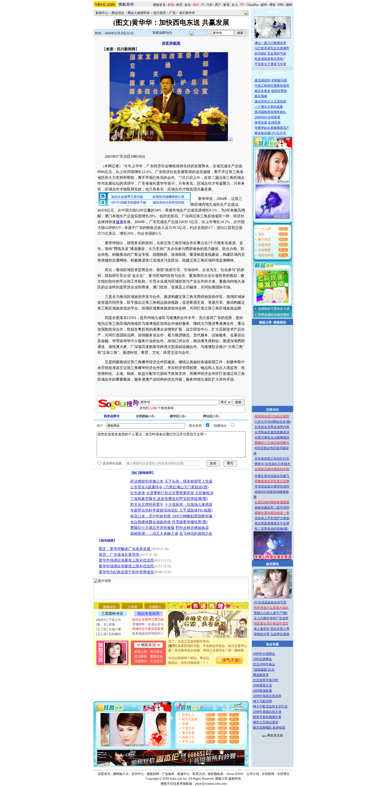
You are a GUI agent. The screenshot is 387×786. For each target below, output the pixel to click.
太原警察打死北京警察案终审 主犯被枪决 (180, 493)
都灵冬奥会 (262, 91)
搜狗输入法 (121, 774)
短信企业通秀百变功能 (148, 619)
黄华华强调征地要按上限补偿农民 (126, 560)
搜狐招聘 (153, 774)
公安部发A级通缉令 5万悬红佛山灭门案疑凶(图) (169, 487)
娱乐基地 (272, 564)
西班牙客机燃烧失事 (267, 717)
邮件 (264, 5)
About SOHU (235, 774)
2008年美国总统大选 (267, 712)
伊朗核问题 (279, 80)
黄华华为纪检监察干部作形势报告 (126, 572)
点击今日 (272, 12)
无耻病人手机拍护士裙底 (272, 518)
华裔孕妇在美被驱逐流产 (272, 128)
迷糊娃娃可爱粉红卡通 (274, 309)
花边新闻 (140, 656)
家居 (226, 5)
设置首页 (104, 774)
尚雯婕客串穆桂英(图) (190, 522)
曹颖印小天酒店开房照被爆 (152, 528)
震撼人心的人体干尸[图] (270, 613)
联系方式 (198, 774)
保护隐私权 (216, 774)
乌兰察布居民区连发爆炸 (272, 48)
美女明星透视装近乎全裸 (272, 523)
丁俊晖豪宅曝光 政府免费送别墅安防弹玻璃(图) (169, 499)
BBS (281, 5)
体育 (179, 5)
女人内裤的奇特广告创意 (271, 618)
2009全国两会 (262, 659)
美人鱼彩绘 (262, 629)
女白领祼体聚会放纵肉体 (150, 522)
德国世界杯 (279, 91)
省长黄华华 (187, 13)
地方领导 (159, 13)
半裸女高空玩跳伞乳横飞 (272, 476)
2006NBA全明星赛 (267, 117)
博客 (272, 5)
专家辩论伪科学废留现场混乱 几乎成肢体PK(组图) (171, 510)
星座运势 (140, 652)
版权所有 (235, 778)
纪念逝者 (137, 493)
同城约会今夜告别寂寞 (148, 629)
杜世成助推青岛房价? (269, 59)
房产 (218, 5)
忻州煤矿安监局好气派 (270, 53)
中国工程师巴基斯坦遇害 (272, 85)
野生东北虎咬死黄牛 (146, 505)
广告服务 (168, 774)
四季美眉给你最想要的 (274, 315)
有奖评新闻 (171, 43)
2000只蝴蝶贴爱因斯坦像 (192, 516)
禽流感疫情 (262, 80)
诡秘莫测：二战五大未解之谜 (154, 534)
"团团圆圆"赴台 (264, 669)
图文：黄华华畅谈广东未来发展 (125, 549)
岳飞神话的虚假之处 (195, 534)
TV (242, 5)
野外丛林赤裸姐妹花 (192, 528)
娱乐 (188, 5)
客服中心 (183, 774)
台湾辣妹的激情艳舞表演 (272, 432)
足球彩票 (274, 122)
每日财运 (156, 652)
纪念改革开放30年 (265, 680)
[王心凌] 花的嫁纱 (108, 634)
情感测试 (140, 661)
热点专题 (272, 644)
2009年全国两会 (264, 654)
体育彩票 (261, 122)
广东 (172, 13)
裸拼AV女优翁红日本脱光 (272, 464)
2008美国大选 (262, 685)
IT (202, 5)
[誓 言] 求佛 (105, 624)
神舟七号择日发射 (265, 722)
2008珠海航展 (262, 690)
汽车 (209, 5)
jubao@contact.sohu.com (211, 783)
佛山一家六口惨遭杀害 (270, 43)
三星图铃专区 (112, 614)
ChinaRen (252, 5)
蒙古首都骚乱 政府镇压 (269, 727)
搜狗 (289, 5)
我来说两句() (162, 33)
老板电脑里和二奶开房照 (272, 507)
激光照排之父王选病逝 (270, 101)
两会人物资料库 (139, 13)
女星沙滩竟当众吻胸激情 (272, 437)
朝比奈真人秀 (279, 629)
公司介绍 (252, 774)
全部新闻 (268, 774)
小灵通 (132, 607)
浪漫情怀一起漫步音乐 (148, 624)
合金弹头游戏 (279, 634)
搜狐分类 (265, 322)
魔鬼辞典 (156, 656)
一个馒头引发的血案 (269, 107)
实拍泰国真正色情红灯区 (272, 458)
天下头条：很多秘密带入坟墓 (188, 481)
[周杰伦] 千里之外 (108, 620)
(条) (145, 416)
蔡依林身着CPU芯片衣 (270, 133)
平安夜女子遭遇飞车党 (270, 64)
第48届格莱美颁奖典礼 (270, 112)
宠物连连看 (262, 634)
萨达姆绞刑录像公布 (146, 481)
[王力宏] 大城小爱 (108, 629)
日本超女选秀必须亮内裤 (272, 427)
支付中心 (137, 774)
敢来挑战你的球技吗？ (148, 633)
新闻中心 (102, 13)
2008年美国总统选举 (267, 696)
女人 (235, 5)
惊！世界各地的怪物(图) (271, 528)
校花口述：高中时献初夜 (150, 516)
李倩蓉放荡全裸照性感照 (272, 486)
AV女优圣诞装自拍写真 (270, 602)
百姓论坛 (272, 409)
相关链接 (107, 540)
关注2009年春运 (264, 664)
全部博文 (283, 774)
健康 (119, 222)
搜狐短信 (109, 607)
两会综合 (118, 13)
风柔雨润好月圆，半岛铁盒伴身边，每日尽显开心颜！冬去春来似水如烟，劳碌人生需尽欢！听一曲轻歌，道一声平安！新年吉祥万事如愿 (207, 645)
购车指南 (261, 96)
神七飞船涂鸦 (262, 701)
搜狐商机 (280, 322)
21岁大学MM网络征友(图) (273, 422)
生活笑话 (156, 661)
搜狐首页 (159, 5)
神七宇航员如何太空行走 (270, 706)
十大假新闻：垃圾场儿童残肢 (188, 505)
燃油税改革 (261, 675)
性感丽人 (155, 607)
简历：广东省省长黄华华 (119, 555)
